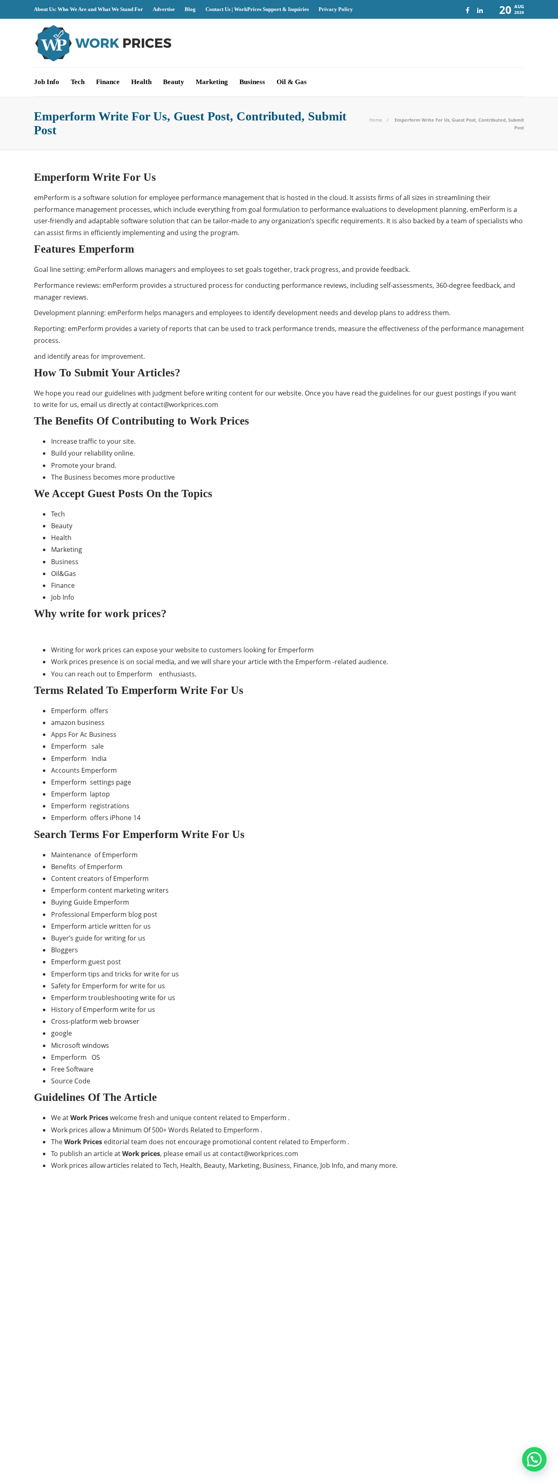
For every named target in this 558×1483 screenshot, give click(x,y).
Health (141, 82)
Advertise (164, 9)
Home (375, 120)
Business (252, 82)
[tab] (308, 1205)
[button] (534, 1459)
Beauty (173, 82)
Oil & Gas (292, 82)
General (113, 1271)
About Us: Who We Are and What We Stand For (88, 9)
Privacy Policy (336, 9)
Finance (108, 82)
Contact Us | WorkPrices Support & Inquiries (257, 9)
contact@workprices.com (179, 404)
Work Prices (510, 1450)
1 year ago (254, 1247)
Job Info (46, 82)
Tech (78, 82)
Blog (190, 9)
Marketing (212, 82)
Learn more (398, 1290)
